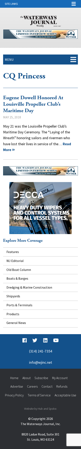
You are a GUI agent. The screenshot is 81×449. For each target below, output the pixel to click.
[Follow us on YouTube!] (56, 340)
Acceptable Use (65, 395)
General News (16, 323)
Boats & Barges (17, 278)
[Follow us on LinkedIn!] (45, 340)
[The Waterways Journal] (40, 21)
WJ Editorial (15, 261)
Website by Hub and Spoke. (40, 409)
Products (12, 314)
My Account (60, 378)
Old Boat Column (18, 270)
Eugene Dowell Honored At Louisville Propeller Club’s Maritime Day (33, 104)
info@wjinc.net (40, 362)
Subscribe (41, 378)
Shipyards (13, 296)
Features (12, 252)
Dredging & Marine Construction (29, 287)
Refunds (61, 386)
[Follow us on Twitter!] (34, 340)
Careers (32, 386)
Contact (47, 386)
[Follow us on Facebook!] (24, 340)
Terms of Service (39, 395)
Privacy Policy (14, 395)
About (26, 378)
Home (14, 378)
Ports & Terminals (19, 305)
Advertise (16, 386)
